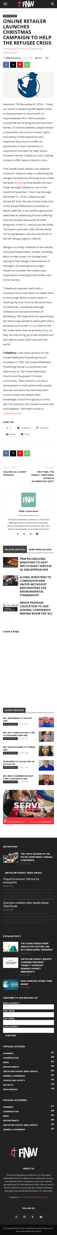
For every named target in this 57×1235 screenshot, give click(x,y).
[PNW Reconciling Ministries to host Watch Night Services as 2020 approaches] (10, 562)
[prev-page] (5, 621)
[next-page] (10, 621)
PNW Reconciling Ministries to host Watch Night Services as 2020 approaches (36, 564)
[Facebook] (6, 65)
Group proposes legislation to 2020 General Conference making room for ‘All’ (36, 608)
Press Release (17, 11)
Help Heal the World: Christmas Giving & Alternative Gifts (42, 476)
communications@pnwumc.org (34, 1197)
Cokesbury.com (12, 413)
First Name (9, 1010)
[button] (5, 4)
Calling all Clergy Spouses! (14, 473)
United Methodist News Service (23, 872)
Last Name (8, 1018)
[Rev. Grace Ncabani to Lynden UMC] (46, 751)
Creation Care (8, 583)
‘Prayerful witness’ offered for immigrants (21, 880)
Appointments (10, 724)
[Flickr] (25, 534)
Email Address (11, 1003)
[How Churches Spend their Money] (10, 984)
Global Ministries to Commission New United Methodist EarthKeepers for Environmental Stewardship (35, 586)
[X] (13, 65)
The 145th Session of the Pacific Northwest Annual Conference (37, 857)
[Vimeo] (38, 534)
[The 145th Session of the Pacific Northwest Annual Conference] (10, 857)
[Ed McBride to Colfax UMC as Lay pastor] (46, 765)
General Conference (9, 609)
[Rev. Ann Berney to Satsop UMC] (46, 722)
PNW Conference (13, 58)
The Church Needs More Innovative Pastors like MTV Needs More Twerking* (37, 946)
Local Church (10, 1026)
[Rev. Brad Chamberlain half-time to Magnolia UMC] (46, 780)
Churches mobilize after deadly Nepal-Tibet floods (26, 904)
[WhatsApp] (27, 65)
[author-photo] (28, 507)
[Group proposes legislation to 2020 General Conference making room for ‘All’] (10, 606)
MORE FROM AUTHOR (40, 549)
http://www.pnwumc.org (28, 515)
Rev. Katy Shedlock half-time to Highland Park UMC (19, 734)
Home (5, 11)
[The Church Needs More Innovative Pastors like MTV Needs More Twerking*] (10, 947)
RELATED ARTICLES (15, 549)
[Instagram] (24, 1217)
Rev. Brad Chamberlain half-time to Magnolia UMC (18, 777)
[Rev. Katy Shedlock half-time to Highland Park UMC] (46, 736)
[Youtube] (41, 1217)
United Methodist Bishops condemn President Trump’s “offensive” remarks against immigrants (36, 965)
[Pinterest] (20, 65)
